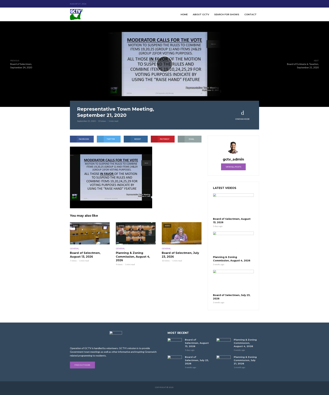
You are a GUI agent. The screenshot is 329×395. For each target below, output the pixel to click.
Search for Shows (226, 14)
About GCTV (201, 14)
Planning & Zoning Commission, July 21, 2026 (245, 360)
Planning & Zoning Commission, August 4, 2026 (133, 256)
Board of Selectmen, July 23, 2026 (180, 254)
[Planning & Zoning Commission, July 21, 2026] (223, 360)
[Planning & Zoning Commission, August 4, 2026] (233, 243)
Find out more (82, 365)
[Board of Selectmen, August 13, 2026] (233, 204)
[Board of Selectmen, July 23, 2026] (233, 281)
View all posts (233, 166)
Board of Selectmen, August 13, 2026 (85, 254)
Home (184, 14)
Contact (250, 14)
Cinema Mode (242, 119)
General (74, 248)
